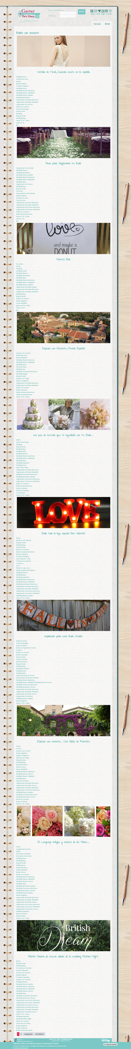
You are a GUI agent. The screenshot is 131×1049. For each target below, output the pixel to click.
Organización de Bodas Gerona (26, 694)
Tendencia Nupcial (22, 86)
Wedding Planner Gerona (24, 774)
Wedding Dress (21, 77)
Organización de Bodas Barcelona (27, 100)
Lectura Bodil (20, 493)
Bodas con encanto (22, 107)
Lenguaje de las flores (23, 849)
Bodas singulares (21, 301)
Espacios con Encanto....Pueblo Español (63, 349)
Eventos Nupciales (22, 970)
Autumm (19, 650)
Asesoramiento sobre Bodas (25, 193)
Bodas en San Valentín (23, 540)
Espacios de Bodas (22, 781)
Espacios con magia (22, 378)
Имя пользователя (56, 10)
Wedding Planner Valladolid (25, 93)
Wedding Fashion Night (23, 1019)
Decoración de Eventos (24, 856)
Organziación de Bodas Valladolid (27, 102)
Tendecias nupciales (22, 977)
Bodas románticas (22, 554)
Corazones (19, 563)
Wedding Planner (22, 170)
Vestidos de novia (22, 79)
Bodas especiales (22, 655)
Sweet (18, 266)
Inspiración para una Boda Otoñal (63, 636)
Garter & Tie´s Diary (22, 120)
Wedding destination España (25, 477)
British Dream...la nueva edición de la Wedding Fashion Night (63, 957)
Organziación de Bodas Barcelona (27, 897)
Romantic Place (21, 367)
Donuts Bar (63, 260)
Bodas (18, 440)
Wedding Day (20, 369)
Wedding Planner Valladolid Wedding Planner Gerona (33, 682)
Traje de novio (21, 200)
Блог (107, 24)
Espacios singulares (22, 381)
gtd (17, 125)
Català (98, 14)
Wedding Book (21, 451)
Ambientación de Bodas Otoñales (27, 678)
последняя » (39, 1034)
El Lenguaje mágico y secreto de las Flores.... (63, 842)
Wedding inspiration (22, 463)
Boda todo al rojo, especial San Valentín (63, 534)
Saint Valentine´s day (23, 559)
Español (93, 14)
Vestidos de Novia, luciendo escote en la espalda (63, 72)
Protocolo (19, 191)
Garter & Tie (20, 123)
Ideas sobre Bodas (22, 467)
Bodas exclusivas (21, 390)
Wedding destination (23, 97)
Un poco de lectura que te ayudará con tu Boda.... (63, 435)
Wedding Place (21, 365)
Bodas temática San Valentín (25, 570)
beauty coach (20, 111)
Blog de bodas (21, 116)
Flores (18, 847)
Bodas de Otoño (21, 641)
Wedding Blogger (22, 374)
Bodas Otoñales (21, 645)
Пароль (52, 16)
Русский (109, 14)
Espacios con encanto (23, 353)
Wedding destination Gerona (25, 687)
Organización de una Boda (24, 168)
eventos (19, 748)
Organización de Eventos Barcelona (28, 207)
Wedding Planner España (24, 95)
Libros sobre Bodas (22, 442)
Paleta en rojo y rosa (23, 568)
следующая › (28, 1034)
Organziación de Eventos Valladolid (28, 907)
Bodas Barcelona (21, 355)
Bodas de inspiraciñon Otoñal (26, 648)
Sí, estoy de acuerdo (110, 1044)
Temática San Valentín (23, 561)
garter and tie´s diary (23, 305)
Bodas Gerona (21, 767)
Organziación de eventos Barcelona (28, 1000)
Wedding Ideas (21, 182)
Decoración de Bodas (23, 854)
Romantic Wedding (22, 490)
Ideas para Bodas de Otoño (25, 675)
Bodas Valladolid (21, 358)
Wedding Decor (21, 465)
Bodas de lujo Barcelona (24, 214)
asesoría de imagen (22, 109)
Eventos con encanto (23, 973)
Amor (18, 566)
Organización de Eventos (24, 104)
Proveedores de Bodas (23, 968)
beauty (18, 81)
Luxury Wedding (21, 303)
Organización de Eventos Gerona (27, 909)
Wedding (19, 114)
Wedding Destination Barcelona (26, 371)
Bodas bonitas (21, 547)
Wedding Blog (20, 118)
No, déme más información (20, 1048)
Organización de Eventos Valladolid (28, 209)
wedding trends (21, 88)
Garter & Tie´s (21, 308)
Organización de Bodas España (26, 287)
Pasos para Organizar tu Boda (63, 164)
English (103, 14)
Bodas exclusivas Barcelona (25, 392)
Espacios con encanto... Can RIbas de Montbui (63, 742)
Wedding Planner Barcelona (25, 90)
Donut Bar (19, 264)
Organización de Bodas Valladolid (27, 205)
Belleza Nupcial (21, 84)
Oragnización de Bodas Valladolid (27, 589)
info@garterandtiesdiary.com (25, 1041)
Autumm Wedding (22, 643)
